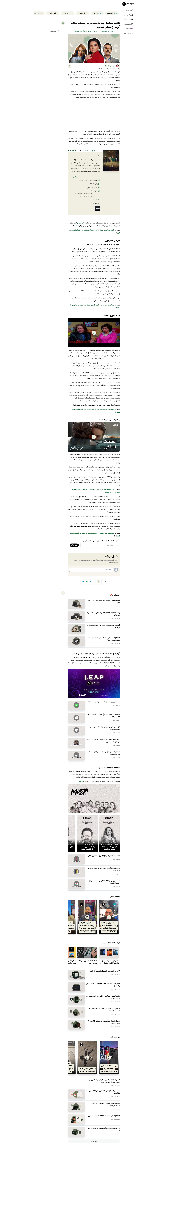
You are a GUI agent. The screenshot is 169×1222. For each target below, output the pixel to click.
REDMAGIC (36, 13)
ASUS (81, 13)
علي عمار (112, 66)
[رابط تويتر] (106, 66)
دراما (92, 199)
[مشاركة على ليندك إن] (83, 581)
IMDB (87, 151)
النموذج (81, 781)
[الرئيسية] (118, 31)
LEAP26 (96, 13)
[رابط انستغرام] (109, 66)
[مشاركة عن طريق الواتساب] (86, 581)
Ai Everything (111, 13)
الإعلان (91, 151)
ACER (66, 13)
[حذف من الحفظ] (69, 66)
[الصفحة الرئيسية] (128, 4)
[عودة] (63, 23)
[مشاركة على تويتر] (90, 581)
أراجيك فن (80, 223)
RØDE (52, 13)
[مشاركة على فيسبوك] (94, 581)
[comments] (105, 581)
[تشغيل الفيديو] (94, 333)
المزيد (95, 1141)
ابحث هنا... (53, 31)
